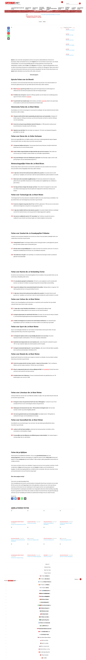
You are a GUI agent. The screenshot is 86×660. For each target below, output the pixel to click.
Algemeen (74, 8)
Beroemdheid (28, 8)
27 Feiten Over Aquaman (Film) (65, 539)
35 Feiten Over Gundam (31, 523)
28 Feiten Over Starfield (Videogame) (34, 556)
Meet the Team (47, 570)
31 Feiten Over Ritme (70, 55)
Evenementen (61, 8)
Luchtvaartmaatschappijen (17, 8)
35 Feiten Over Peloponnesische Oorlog (18, 524)
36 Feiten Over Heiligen (70, 45)
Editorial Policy (47, 567)
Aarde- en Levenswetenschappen (52, 8)
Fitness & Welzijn (67, 8)
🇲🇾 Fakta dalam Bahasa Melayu (44, 637)
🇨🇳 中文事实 (44, 657)
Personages (35, 8)
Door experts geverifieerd (46, 14)
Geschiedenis (80, 8)
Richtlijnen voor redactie (55, 14)
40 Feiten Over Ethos (70, 40)
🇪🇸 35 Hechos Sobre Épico (44, 584)
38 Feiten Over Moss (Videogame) (66, 556)
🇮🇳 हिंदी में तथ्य (44, 625)
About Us (47, 564)
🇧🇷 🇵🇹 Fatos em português (44, 605)
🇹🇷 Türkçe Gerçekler (44, 655)
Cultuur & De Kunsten (41, 8)
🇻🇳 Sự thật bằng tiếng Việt (44, 652)
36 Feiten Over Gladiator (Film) (33, 539)
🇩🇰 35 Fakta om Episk (44, 575)
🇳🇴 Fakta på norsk (44, 614)
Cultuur (42, 21)
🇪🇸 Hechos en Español (44, 599)
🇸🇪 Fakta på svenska (44, 611)
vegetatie (29, 96)
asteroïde (44, 101)
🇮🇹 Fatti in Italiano (44, 602)
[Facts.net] (12, 2)
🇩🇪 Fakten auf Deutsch (44, 593)
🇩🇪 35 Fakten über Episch (44, 578)
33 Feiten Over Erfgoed (70, 50)
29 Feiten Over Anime (48, 556)
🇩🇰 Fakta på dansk (44, 608)
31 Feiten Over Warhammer (49, 539)
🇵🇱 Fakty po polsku (44, 640)
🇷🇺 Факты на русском (44, 646)
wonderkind (46, 369)
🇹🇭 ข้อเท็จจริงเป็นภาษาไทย (44, 649)
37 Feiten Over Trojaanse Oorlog (17, 557)
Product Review (47, 573)
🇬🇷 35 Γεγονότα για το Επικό (44, 581)
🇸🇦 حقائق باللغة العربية (44, 619)
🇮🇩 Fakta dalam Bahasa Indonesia (44, 628)
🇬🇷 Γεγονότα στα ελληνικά (44, 622)
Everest (19, 88)
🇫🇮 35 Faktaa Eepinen (44, 587)
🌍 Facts (44, 590)
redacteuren (43, 488)
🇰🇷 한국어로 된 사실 (44, 634)
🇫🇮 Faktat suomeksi (44, 616)
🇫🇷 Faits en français (44, 596)
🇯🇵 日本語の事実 (44, 631)
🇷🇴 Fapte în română (44, 643)
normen (41, 487)
